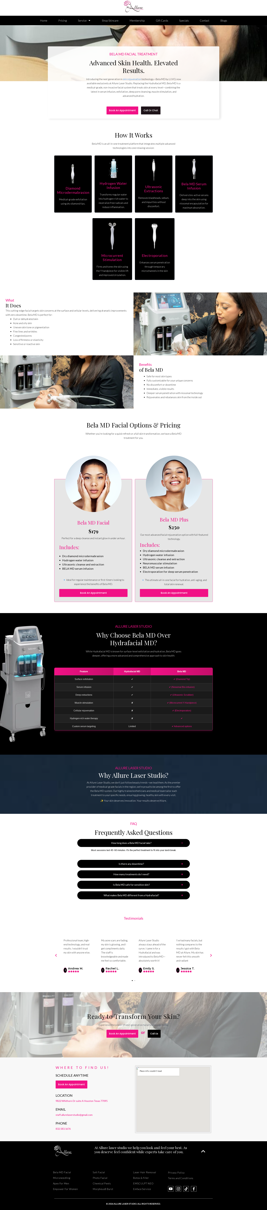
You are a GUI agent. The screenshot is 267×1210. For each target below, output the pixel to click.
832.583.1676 (63, 1128)
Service (82, 20)
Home (43, 20)
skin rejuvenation (132, 79)
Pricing (62, 20)
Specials (184, 20)
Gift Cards (162, 20)
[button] (56, 955)
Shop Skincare (110, 20)
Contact (204, 20)
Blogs (223, 20)
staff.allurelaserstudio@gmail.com (74, 1114)
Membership (137, 20)
